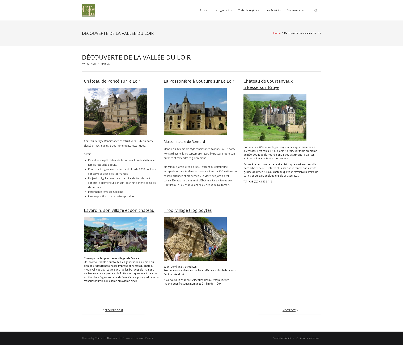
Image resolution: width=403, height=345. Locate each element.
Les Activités (273, 10)
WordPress (146, 338)
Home (277, 33)
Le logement (222, 10)
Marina (105, 63)
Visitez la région (247, 10)
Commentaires (295, 10)
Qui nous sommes (307, 338)
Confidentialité (282, 338)
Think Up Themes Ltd (108, 338)
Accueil (204, 10)
